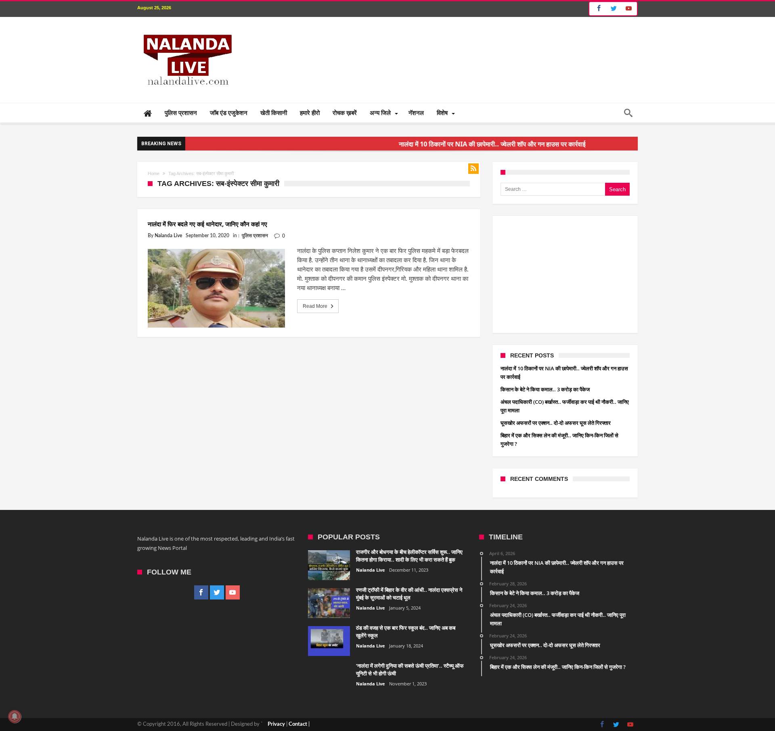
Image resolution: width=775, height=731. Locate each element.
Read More (315, 306)
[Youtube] (628, 8)
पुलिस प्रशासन (255, 235)
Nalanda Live (168, 235)
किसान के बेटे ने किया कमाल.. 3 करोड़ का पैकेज (545, 389)
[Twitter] (613, 8)
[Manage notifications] (14, 716)
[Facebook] (597, 8)
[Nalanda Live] (186, 29)
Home (153, 173)
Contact (298, 724)
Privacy (276, 724)
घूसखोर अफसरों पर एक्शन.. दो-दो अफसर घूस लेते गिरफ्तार (556, 422)
